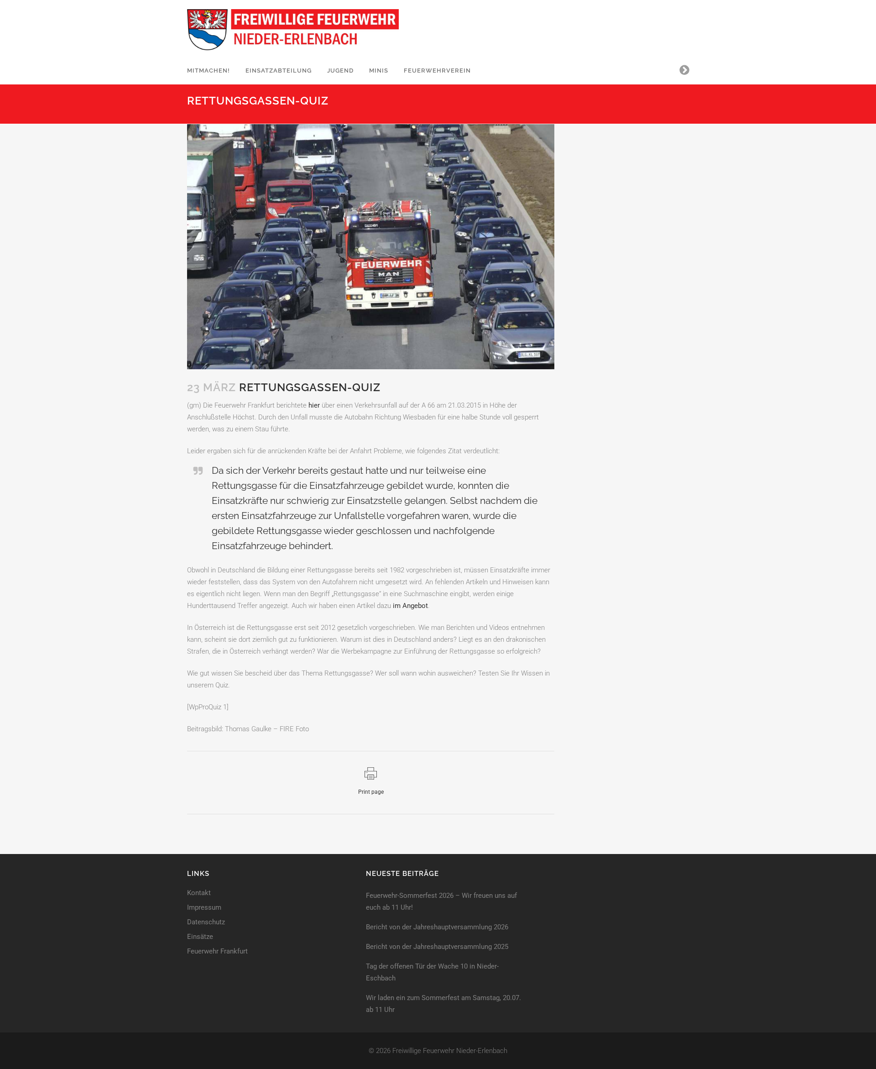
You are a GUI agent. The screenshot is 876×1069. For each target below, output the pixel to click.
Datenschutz (206, 922)
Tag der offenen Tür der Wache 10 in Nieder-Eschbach (432, 972)
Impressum (204, 907)
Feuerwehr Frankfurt (217, 951)
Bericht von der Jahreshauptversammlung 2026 (437, 927)
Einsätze (200, 936)
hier (314, 405)
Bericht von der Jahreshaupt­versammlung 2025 (437, 947)
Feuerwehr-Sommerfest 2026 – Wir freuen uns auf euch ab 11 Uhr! (441, 901)
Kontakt (199, 893)
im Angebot (410, 606)
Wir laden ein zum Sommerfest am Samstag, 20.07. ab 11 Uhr (443, 1004)
